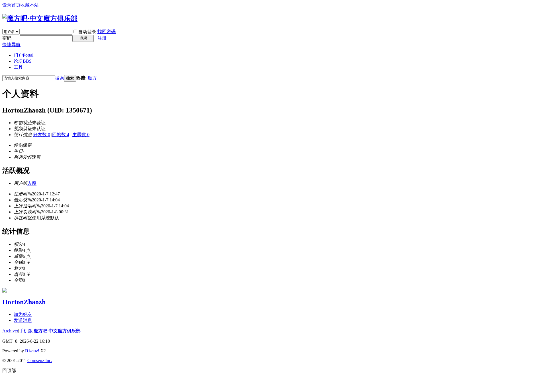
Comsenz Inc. (39, 360)
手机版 (26, 330)
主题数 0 (80, 134)
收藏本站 (30, 5)
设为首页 (11, 5)
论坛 (23, 61)
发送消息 (23, 320)
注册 (102, 38)
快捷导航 (11, 44)
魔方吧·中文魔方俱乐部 (57, 330)
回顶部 (9, 370)
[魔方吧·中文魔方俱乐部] (39, 18)
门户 (23, 55)
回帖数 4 (60, 134)
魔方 (92, 77)
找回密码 (106, 31)
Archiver (10, 330)
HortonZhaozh (24, 302)
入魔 (31, 183)
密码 (6, 38)
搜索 (59, 77)
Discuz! (32, 350)
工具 (18, 67)
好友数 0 (41, 134)
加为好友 (23, 314)
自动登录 (87, 31)
